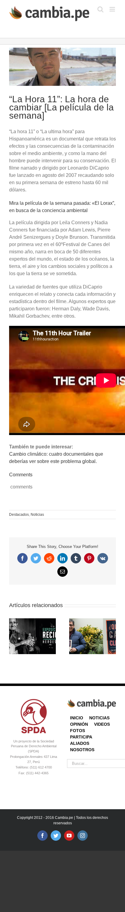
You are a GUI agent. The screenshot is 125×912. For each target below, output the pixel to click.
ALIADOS (79, 743)
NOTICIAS (99, 717)
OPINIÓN (79, 724)
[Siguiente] (111, 635)
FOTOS (77, 730)
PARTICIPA (81, 737)
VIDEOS (102, 724)
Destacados (19, 514)
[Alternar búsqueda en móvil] (100, 9)
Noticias (37, 514)
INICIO (76, 717)
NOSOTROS (82, 749)
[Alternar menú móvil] (113, 9)
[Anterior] (13, 635)
